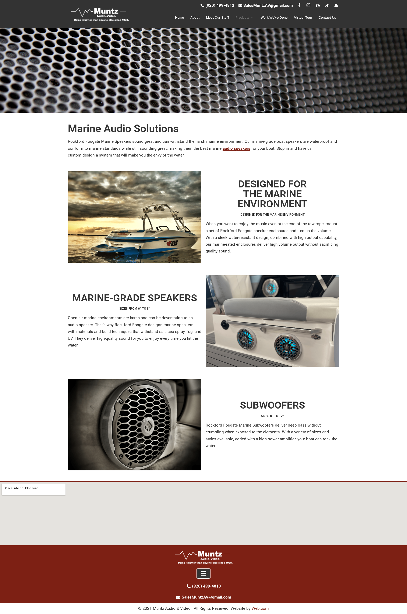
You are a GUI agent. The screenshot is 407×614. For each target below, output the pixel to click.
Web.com (260, 608)
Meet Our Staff (217, 17)
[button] (203, 573)
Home (179, 17)
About (195, 17)
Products (242, 17)
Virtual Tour (303, 17)
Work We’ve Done (274, 17)
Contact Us (327, 17)
